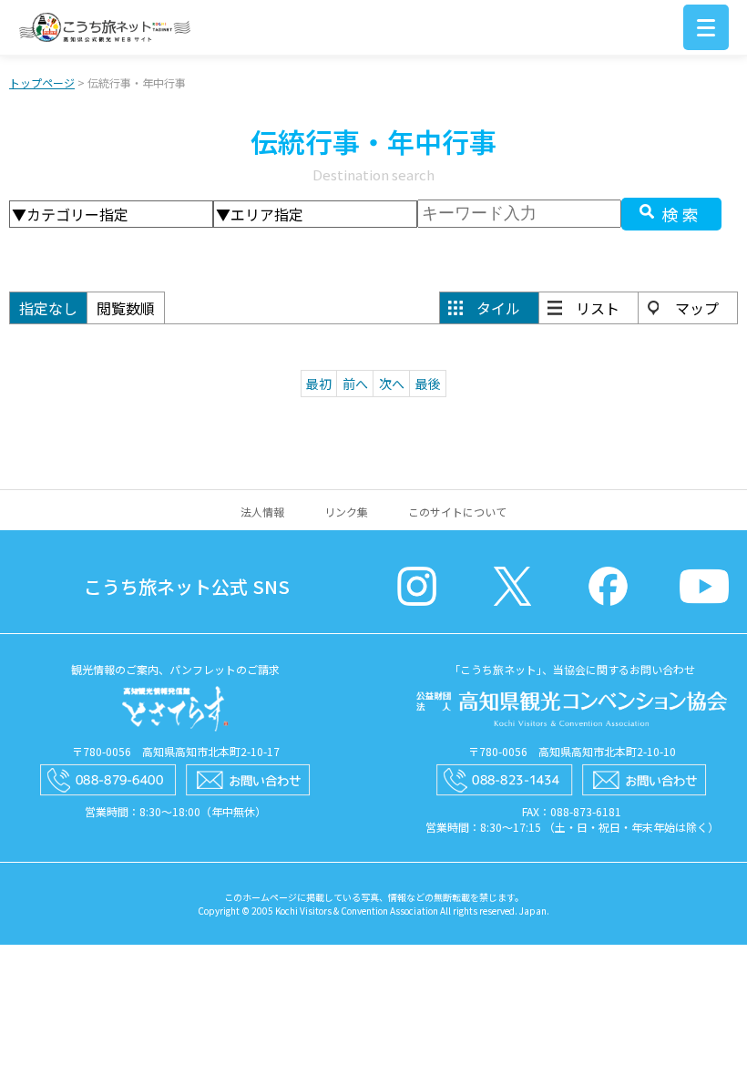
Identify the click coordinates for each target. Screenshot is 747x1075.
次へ (391, 383)
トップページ (42, 82)
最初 (319, 383)
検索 (682, 214)
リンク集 (346, 511)
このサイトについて (457, 511)
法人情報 (262, 511)
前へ (355, 383)
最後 (428, 383)
